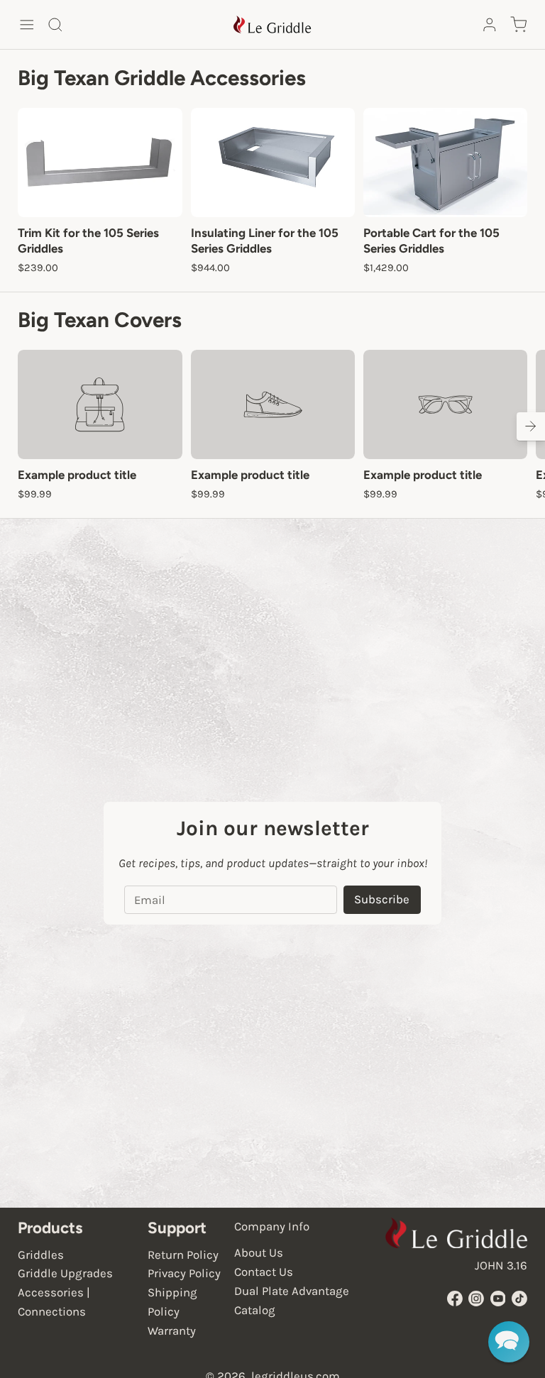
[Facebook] (455, 1298)
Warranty (172, 1331)
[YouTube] (498, 1298)
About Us (258, 1253)
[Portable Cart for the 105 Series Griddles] (445, 162)
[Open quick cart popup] (518, 25)
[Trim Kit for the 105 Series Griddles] (100, 162)
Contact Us (263, 1272)
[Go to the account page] (489, 24)
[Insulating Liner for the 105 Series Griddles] (273, 162)
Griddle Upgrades (65, 1273)
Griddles (41, 1255)
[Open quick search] (55, 25)
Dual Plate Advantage (291, 1291)
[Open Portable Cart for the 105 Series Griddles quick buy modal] (507, 196)
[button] (508, 1341)
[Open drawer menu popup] (26, 25)
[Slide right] (531, 426)
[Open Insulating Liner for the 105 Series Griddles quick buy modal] (334, 196)
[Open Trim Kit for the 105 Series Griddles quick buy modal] (161, 196)
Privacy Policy (184, 1273)
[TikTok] (519, 1298)
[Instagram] (476, 1298)
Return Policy (183, 1255)
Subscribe (381, 899)
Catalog (254, 1310)
